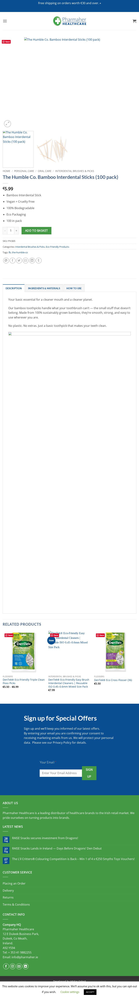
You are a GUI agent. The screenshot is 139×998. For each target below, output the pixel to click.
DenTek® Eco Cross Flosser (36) (113, 680)
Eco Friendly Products (57, 246)
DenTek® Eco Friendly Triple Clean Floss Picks (24, 681)
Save (7, 41)
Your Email (48, 762)
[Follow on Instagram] (13, 966)
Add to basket (36, 231)
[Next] (129, 83)
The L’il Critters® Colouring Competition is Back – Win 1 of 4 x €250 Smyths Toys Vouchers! (73, 859)
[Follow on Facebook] (6, 966)
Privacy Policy (62, 743)
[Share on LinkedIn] (32, 261)
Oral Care (44, 171)
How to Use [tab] (74, 288)
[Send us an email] (19, 966)
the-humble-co (20, 252)
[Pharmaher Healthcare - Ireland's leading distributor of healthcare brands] (69, 21)
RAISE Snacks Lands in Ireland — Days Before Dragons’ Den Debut (57, 848)
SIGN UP (89, 773)
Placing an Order (14, 883)
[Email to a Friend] (26, 261)
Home (6, 171)
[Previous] (10, 83)
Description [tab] (14, 288)
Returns (8, 897)
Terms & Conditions (16, 904)
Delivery (8, 891)
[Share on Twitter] (19, 261)
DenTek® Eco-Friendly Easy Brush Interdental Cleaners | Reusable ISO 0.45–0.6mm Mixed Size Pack (68, 683)
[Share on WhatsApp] (6, 261)
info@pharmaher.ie (25, 957)
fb (10, 252)
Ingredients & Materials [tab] (44, 288)
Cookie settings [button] (69, 992)
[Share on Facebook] (13, 261)
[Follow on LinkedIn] (26, 966)
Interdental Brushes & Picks (74, 171)
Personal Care (24, 171)
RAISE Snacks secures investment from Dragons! (45, 838)
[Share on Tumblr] (39, 261)
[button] (100, 3)
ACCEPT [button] (90, 992)
